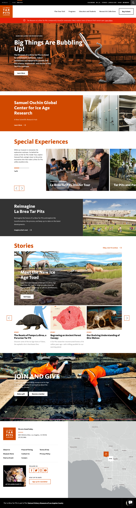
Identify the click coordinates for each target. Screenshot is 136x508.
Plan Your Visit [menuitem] (59, 11)
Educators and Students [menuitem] (87, 11)
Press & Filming (27, 450)
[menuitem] (5, 2)
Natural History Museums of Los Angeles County (45, 503)
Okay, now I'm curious (110, 248)
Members (126, 2)
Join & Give (113, 2)
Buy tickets (126, 11)
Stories (104, 2)
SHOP (120, 2)
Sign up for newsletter (39, 482)
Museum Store (8, 454)
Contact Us (25, 454)
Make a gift (21, 394)
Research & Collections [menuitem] (107, 11)
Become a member (38, 394)
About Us (6, 450)
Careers (24, 458)
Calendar (91, 2)
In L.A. (98, 2)
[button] (130, 502)
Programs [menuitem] (72, 11)
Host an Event (8, 458)
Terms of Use (44, 450)
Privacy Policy (45, 454)
